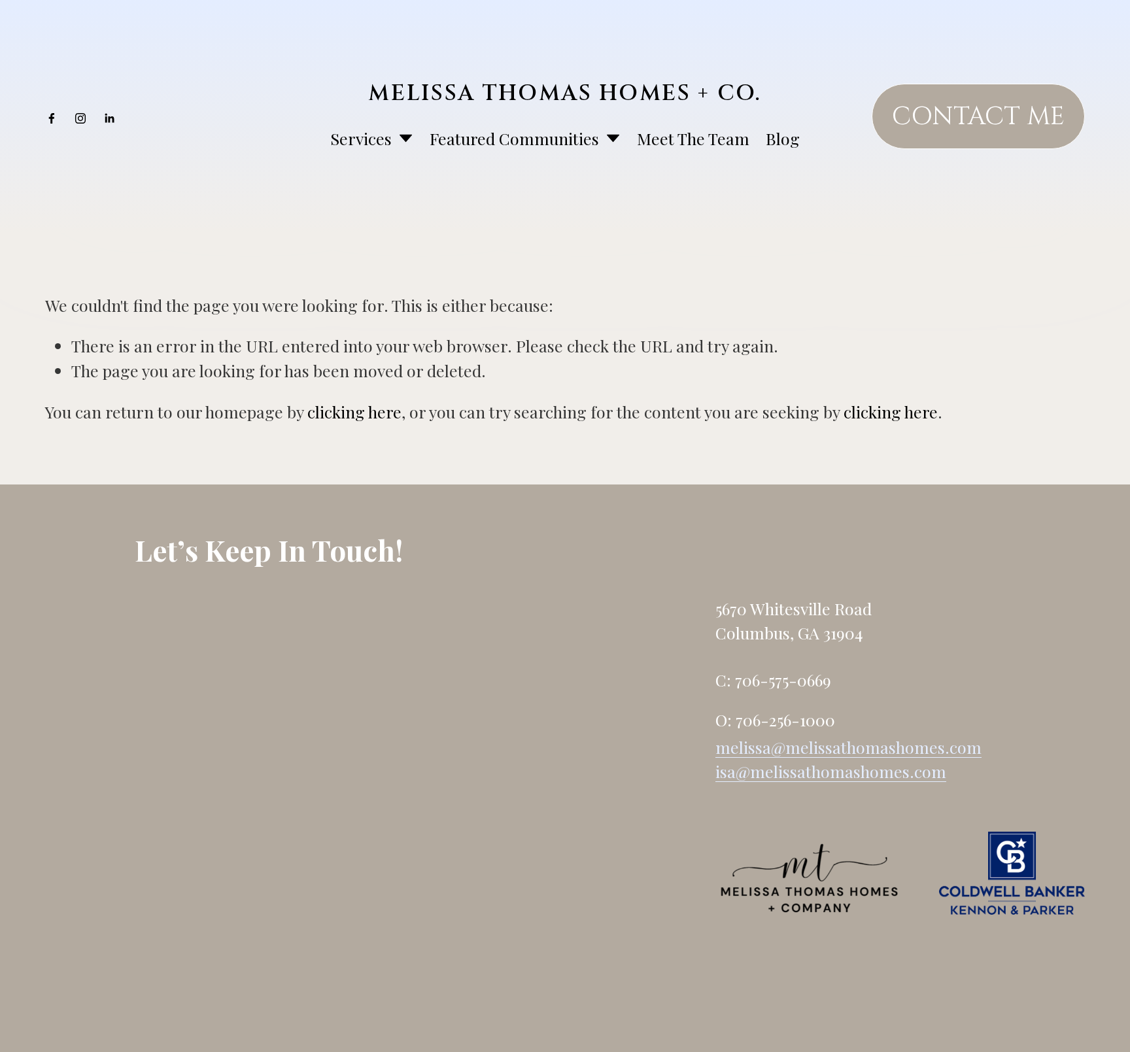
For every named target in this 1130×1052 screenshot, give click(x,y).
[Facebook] (51, 116)
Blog (783, 138)
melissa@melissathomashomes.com (848, 747)
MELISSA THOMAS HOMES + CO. (564, 93)
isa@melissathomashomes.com (830, 771)
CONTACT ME (978, 116)
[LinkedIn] (109, 116)
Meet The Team (693, 138)
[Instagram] (80, 116)
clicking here (354, 411)
